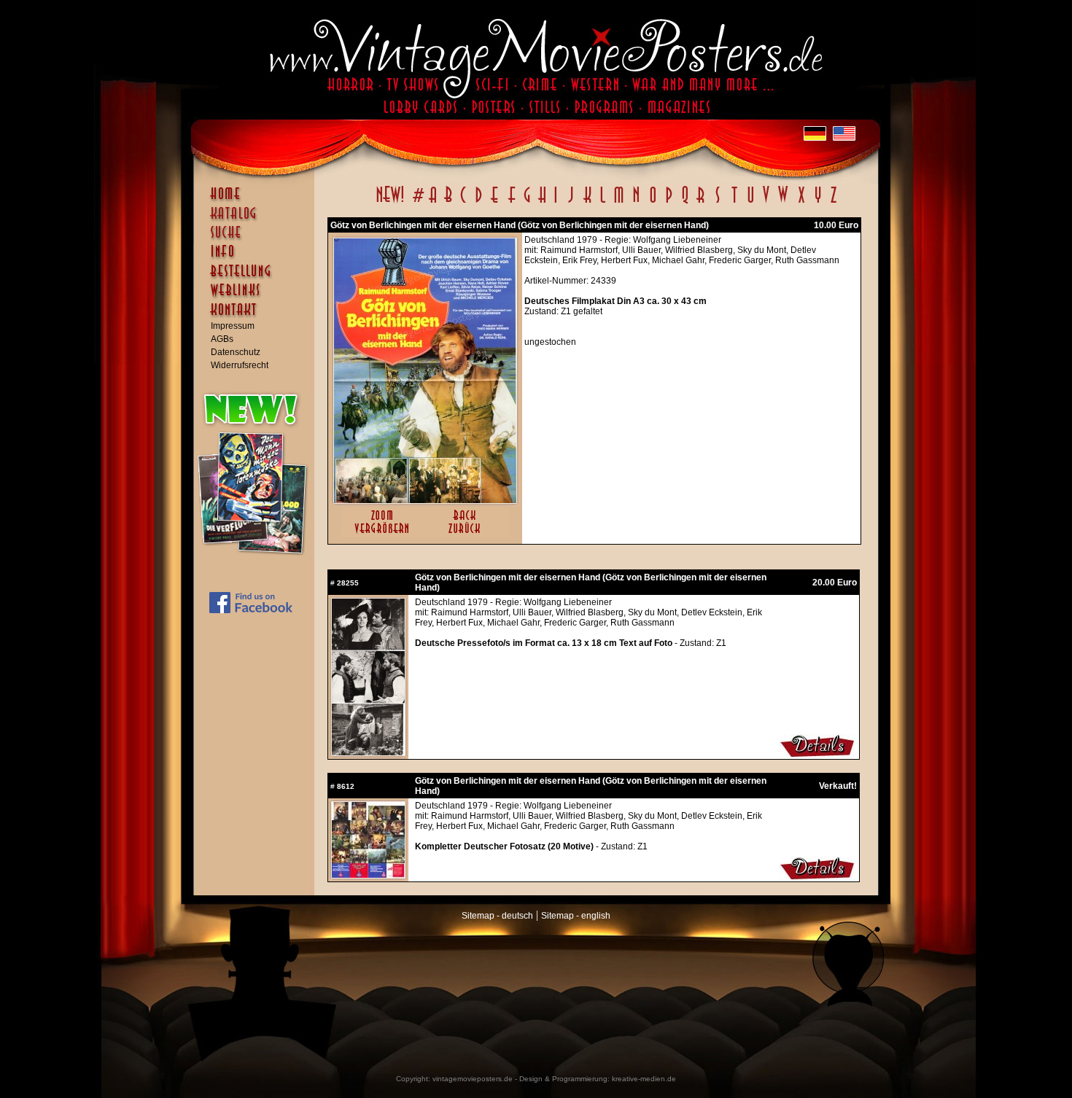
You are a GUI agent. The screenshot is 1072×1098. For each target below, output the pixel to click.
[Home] (257, 200)
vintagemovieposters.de (472, 1079)
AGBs (222, 339)
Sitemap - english (575, 916)
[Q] (685, 203)
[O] (653, 203)
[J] (570, 203)
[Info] (257, 258)
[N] (636, 203)
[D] (478, 203)
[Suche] (257, 238)
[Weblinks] (257, 297)
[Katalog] (257, 219)
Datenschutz (235, 352)
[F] (511, 203)
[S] (717, 203)
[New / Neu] (390, 203)
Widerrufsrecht (239, 365)
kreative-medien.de (644, 1079)
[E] (495, 203)
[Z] (833, 203)
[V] (765, 203)
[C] (463, 203)
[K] (587, 203)
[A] (433, 203)
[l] (603, 203)
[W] (783, 203)
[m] (619, 203)
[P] (669, 203)
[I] (556, 203)
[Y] (817, 203)
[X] (801, 203)
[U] (750, 203)
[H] (542, 203)
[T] (734, 203)
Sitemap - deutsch (497, 916)
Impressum (233, 326)
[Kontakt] (257, 316)
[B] (448, 203)
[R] (701, 203)
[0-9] (417, 203)
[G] (527, 203)
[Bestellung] (257, 278)
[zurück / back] (467, 534)
